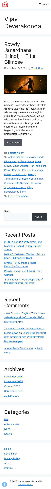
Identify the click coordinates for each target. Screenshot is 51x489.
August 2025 (11, 395)
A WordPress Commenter (18, 348)
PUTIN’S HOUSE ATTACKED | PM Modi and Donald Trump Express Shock (23, 246)
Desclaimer (10, 453)
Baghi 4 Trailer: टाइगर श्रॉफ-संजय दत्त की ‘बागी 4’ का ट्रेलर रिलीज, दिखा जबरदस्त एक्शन (24, 317)
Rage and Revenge (33, 170)
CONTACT (10, 468)
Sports (8, 433)
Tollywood (36, 183)
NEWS (7, 429)
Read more (13, 142)
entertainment (16, 152)
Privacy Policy (12, 458)
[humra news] (5, 4)
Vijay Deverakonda (15, 187)
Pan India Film (38, 165)
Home (7, 448)
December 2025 (13, 376)
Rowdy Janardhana (15, 174)
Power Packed (12, 170)
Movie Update (20, 165)
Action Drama (16, 157)
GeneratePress (25, 484)
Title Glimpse (21, 183)
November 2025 (13, 381)
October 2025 (12, 386)
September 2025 (13, 391)
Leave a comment (18, 196)
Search (8, 211)
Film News (10, 161)
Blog (6, 419)
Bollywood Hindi (34, 157)
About (7, 463)
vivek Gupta (11, 313)
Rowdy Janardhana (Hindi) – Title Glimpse (19, 53)
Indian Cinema (26, 161)
